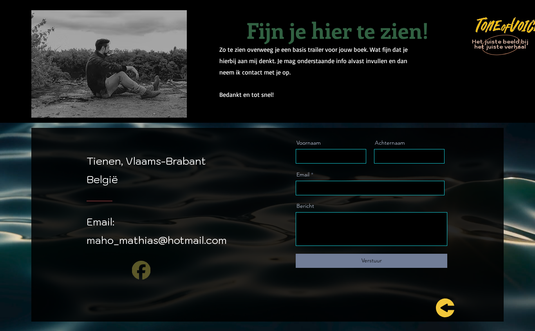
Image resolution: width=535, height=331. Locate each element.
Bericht (305, 206)
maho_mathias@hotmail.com (157, 240)
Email (302, 174)
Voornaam (308, 142)
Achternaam (390, 142)
